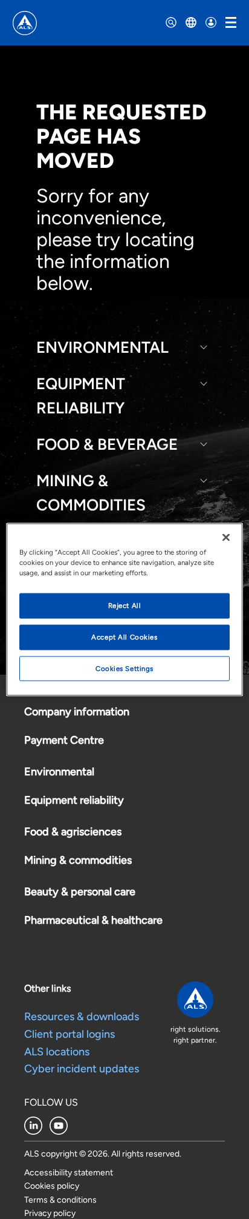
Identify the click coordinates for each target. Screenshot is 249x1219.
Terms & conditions (60, 1200)
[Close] (226, 537)
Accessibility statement (68, 1172)
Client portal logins (69, 1034)
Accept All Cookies (124, 636)
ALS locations (56, 1051)
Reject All (124, 605)
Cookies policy (51, 1186)
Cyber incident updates (81, 1068)
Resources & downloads (81, 1016)
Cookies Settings (124, 668)
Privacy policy (50, 1213)
